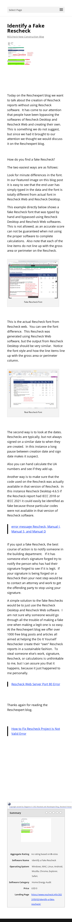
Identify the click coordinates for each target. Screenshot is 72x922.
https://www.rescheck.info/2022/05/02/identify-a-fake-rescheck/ (46, 899)
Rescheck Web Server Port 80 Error (35, 684)
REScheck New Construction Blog (25, 36)
